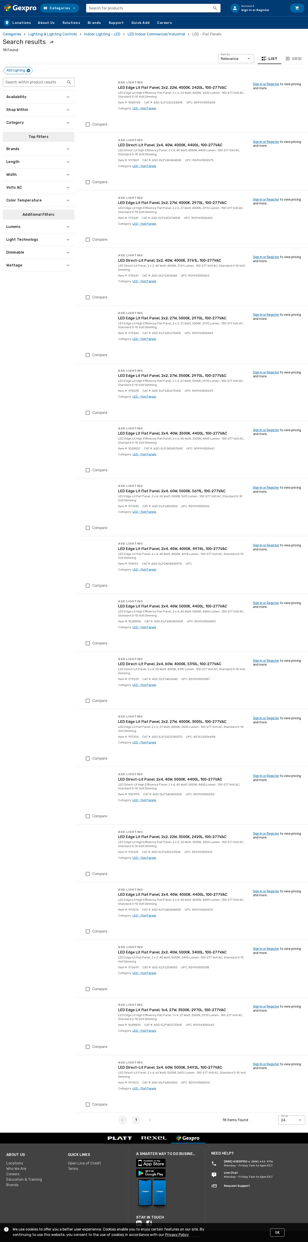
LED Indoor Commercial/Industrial (156, 34)
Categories (12, 34)
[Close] (28, 71)
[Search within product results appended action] (69, 82)
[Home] (20, 8)
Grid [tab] (297, 59)
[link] (33, 1163)
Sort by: (226, 54)
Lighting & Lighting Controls (52, 34)
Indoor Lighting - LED (102, 34)
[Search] (215, 8)
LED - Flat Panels (144, 108)
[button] (59, 8)
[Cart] (297, 8)
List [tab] (273, 59)
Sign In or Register (266, 84)
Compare (99, 124)
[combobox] (153, 8)
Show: (285, 1115)
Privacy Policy (177, 1235)
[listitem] (257, 8)
